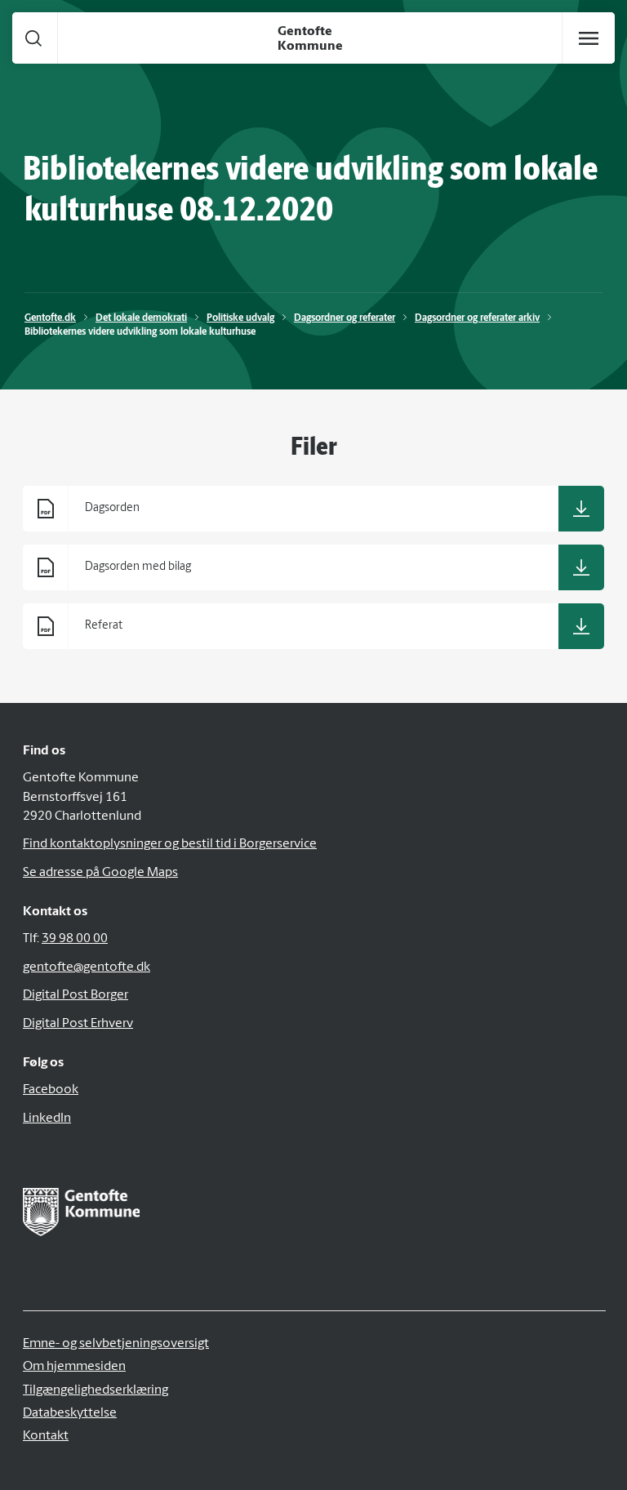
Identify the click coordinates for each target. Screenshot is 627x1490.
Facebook (50, 1089)
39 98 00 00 (75, 938)
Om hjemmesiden (74, 1366)
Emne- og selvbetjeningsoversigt (116, 1343)
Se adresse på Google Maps (100, 872)
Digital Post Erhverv (78, 1023)
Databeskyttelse (70, 1413)
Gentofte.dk (50, 318)
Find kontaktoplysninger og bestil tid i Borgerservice (170, 844)
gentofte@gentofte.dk (86, 967)
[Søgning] (33, 38)
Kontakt (46, 1436)
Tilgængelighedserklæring (95, 1390)
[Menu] (589, 38)
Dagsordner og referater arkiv (477, 318)
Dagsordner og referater (344, 318)
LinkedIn (47, 1118)
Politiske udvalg (240, 318)
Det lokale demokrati (141, 318)
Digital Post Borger (75, 995)
